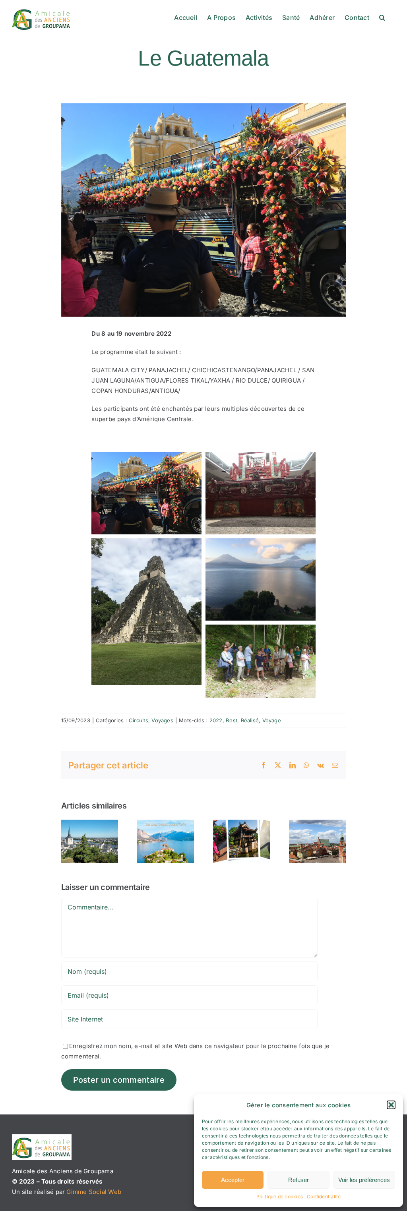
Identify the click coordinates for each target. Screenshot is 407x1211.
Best (231, 720)
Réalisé (250, 720)
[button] (391, 1105)
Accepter (232, 1179)
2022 (216, 720)
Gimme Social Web (93, 1192)
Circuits (138, 720)
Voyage (271, 720)
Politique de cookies (279, 1196)
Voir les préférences (364, 1179)
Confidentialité (324, 1196)
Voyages (162, 720)
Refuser (298, 1179)
